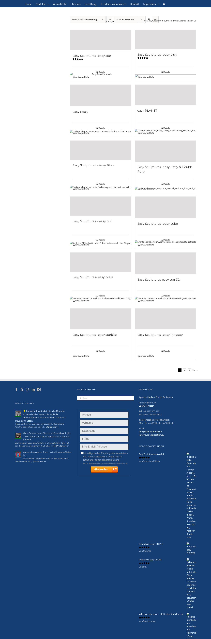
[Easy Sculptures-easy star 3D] (165, 263)
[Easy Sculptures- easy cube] (165, 207)
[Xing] (39, 389)
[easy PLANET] (165, 95)
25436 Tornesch (146, 405)
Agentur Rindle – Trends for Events (156, 397)
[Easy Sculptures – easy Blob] (100, 150)
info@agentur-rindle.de (150, 431)
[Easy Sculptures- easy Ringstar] (165, 319)
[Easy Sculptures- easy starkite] (100, 319)
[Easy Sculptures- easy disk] (165, 39)
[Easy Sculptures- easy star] (100, 40)
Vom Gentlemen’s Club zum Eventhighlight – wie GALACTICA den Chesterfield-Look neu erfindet (46, 436)
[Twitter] (22, 389)
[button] (164, 3)
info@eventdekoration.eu (151, 434)
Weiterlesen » (52, 426)
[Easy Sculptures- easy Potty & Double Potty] (165, 151)
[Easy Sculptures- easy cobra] (100, 262)
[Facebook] (16, 389)
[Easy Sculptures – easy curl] (100, 206)
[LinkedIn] (33, 389)
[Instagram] (27, 389)
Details (101, 71)
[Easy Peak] (100, 95)
